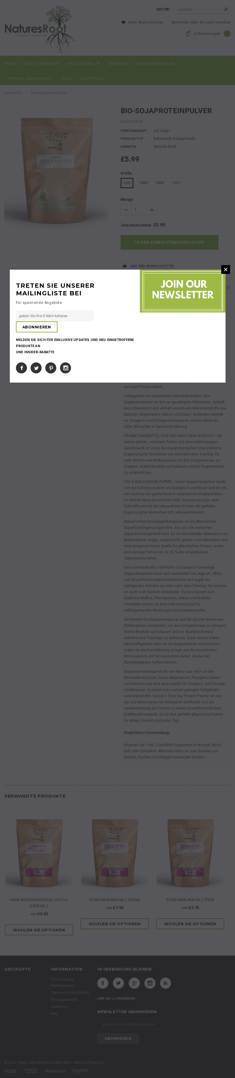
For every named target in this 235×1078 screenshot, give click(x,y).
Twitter (36, 367)
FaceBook (21, 367)
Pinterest (50, 367)
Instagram (65, 367)
